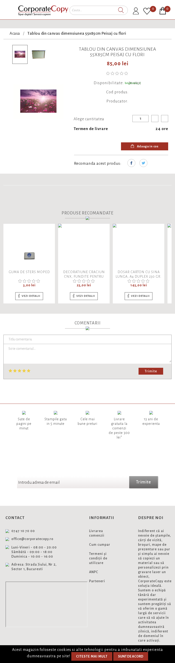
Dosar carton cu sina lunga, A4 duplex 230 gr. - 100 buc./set (139, 276)
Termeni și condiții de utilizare (98, 558)
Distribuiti (131, 163)
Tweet (143, 163)
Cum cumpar (99, 544)
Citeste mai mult (92, 656)
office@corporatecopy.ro (32, 539)
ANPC (93, 572)
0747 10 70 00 (23, 531)
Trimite (151, 371)
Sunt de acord (130, 656)
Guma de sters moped (29, 272)
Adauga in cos (147, 146)
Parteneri (97, 581)
